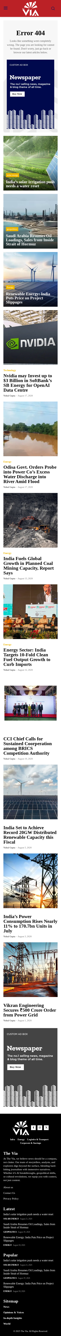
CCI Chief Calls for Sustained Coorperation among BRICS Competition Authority (27, 746)
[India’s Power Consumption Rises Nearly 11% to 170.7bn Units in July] (30, 880)
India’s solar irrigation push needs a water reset (28, 1214)
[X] (46, 1127)
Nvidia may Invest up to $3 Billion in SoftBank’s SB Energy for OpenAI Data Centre (27, 383)
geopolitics (12, 229)
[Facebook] (33, 1127)
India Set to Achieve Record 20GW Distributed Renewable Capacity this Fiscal (30, 835)
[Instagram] (39, 1127)
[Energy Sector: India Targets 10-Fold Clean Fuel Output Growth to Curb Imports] (30, 611)
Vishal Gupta (9, 395)
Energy (10, 287)
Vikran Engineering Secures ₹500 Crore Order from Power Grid (29, 1010)
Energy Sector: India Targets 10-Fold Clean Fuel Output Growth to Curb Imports (26, 657)
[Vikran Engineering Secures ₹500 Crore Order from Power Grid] (30, 969)
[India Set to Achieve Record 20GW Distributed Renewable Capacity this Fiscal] (30, 792)
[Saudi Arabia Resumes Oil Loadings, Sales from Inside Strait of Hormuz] (30, 221)
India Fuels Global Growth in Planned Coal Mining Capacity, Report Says (28, 565)
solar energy (12, 175)
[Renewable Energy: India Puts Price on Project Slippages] (30, 279)
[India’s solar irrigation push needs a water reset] (30, 163)
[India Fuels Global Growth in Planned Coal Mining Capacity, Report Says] (30, 520)
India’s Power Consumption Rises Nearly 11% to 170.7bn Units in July (30, 923)
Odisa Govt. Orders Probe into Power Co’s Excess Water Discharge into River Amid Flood (29, 474)
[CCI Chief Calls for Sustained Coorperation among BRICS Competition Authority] (30, 703)
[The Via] (30, 8)
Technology (9, 370)
